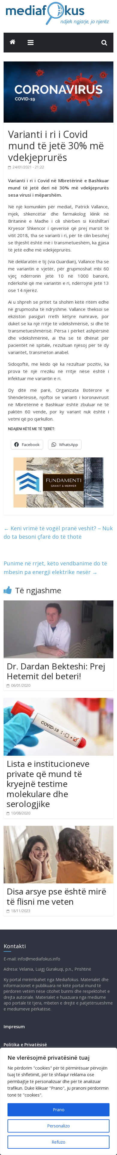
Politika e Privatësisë (25, 1044)
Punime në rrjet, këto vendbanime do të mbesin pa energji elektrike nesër (55, 568)
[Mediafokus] (13, 42)
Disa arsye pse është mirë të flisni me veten (56, 896)
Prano (58, 1109)
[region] (58, 1101)
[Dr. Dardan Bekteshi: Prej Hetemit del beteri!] (59, 604)
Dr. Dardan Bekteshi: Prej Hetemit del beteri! (56, 671)
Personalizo (58, 1126)
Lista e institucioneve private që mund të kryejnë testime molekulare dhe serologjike (48, 783)
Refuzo (58, 1142)
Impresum (14, 1026)
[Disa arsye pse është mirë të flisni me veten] (59, 829)
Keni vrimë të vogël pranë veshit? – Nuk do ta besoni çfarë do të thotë (58, 532)
